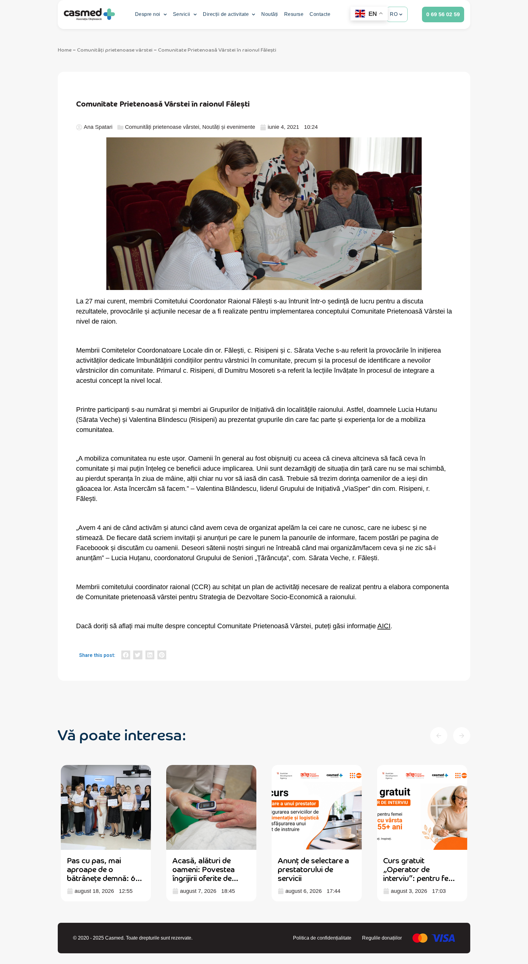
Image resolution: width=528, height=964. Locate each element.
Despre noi (147, 14)
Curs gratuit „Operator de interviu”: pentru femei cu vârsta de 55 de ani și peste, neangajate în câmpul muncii (421, 882)
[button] (125, 655)
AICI (384, 626)
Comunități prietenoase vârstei (114, 49)
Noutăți (269, 14)
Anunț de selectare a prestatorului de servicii (313, 869)
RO (394, 14)
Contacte (320, 14)
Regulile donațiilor (382, 937)
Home (65, 49)
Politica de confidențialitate (322, 937)
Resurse (294, 14)
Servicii (181, 14)
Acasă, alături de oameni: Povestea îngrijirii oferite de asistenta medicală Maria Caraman (204, 877)
